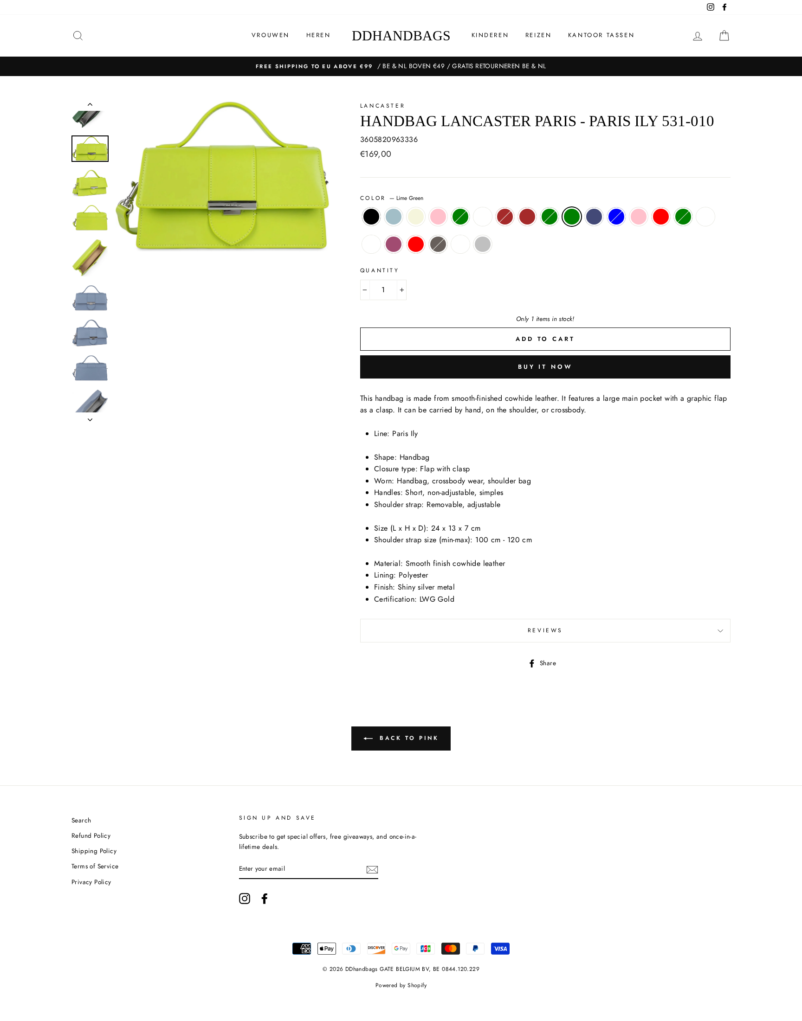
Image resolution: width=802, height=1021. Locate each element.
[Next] (90, 417)
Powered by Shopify (401, 985)
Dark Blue (594, 216)
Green (460, 216)
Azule (460, 244)
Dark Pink (638, 216)
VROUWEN (271, 35)
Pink (393, 244)
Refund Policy (90, 835)
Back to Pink (407, 738)
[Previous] (90, 106)
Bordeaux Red (416, 244)
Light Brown (527, 216)
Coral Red (661, 216)
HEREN (318, 35)
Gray (438, 244)
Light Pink (438, 216)
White (371, 244)
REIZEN (538, 35)
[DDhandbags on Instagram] (244, 898)
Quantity (380, 270)
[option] (401, 66)
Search (81, 820)
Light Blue (393, 216)
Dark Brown (505, 216)
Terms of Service (94, 866)
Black (371, 216)
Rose (482, 216)
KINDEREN (490, 35)
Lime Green (572, 216)
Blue (616, 216)
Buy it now (545, 366)
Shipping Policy (93, 850)
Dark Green (549, 216)
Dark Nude (705, 216)
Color (392, 198)
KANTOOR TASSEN (601, 35)
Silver (482, 244)
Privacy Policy (91, 881)
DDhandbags (401, 35)
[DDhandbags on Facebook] (264, 898)
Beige (416, 216)
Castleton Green (683, 216)
